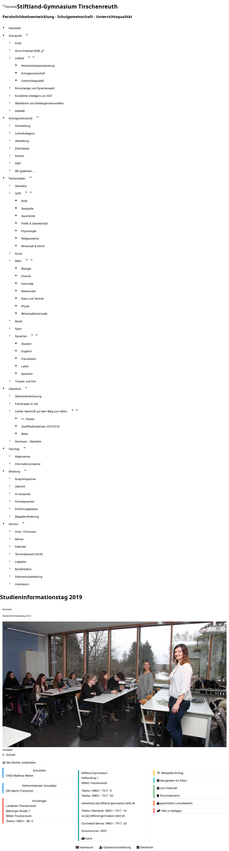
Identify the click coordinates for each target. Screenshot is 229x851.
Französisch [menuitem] (28, 359)
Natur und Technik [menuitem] (32, 298)
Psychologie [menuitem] (28, 231)
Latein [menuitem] (25, 366)
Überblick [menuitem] (21, 186)
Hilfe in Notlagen (171, 811)
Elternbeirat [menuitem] (22, 148)
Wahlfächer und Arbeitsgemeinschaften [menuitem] (39, 103)
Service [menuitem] (13, 524)
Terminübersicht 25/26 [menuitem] (29, 554)
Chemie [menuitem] (26, 276)
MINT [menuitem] (18, 261)
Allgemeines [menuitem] (22, 456)
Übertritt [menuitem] (20, 486)
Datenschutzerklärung (117, 847)
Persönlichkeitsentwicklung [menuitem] (38, 66)
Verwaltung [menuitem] (22, 141)
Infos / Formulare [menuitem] (25, 531)
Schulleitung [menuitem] (22, 126)
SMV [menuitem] (18, 163)
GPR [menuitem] (18, 193)
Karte (88, 838)
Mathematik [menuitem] (28, 291)
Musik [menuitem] (18, 321)
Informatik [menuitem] (27, 283)
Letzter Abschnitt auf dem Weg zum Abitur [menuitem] (41, 411)
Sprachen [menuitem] (21, 336)
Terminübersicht (169, 795)
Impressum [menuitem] (22, 584)
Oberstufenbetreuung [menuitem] (28, 396)
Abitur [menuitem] (25, 434)
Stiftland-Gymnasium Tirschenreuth (67, 6)
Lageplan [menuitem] (20, 561)
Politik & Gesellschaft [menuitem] (34, 223)
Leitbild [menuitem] (19, 58)
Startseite (7, 609)
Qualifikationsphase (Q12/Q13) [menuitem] (40, 426)
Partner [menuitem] (19, 156)
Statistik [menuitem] (20, 111)
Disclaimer (146, 847)
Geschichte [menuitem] (28, 216)
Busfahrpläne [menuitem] (23, 569)
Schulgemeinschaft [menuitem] (33, 73)
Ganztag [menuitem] (14, 449)
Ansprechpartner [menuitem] (25, 479)
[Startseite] (9, 6)
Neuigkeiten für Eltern (173, 780)
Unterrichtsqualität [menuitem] (32, 81)
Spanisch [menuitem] (27, 374)
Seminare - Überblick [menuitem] (28, 441)
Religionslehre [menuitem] (30, 238)
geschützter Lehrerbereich (176, 803)
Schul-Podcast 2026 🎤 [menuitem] (29, 51)
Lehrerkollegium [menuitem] (25, 133)
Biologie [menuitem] (26, 268)
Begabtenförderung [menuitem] (27, 516)
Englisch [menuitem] (26, 351)
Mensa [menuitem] (19, 539)
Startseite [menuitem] (15, 28)
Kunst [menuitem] (18, 253)
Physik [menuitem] (25, 306)
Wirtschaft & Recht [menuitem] (33, 246)
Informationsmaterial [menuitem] (27, 464)
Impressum (86, 847)
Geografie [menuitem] (27, 208)
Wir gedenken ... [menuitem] (25, 171)
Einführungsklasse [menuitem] (26, 509)
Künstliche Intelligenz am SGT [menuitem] (33, 96)
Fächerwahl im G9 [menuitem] (26, 404)
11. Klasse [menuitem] (27, 419)
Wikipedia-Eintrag (171, 773)
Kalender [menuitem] (20, 546)
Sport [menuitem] (18, 329)
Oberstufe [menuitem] (15, 389)
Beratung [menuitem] (14, 471)
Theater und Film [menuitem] (25, 381)
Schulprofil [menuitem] (15, 36)
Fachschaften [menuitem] (17, 178)
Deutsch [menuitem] (26, 344)
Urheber (7, 750)
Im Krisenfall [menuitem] (22, 494)
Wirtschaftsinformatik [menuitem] (34, 313)
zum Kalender (168, 788)
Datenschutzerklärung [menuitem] (28, 576)
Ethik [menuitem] (24, 201)
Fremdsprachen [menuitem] (24, 501)
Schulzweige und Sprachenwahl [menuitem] (35, 88)
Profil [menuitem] (18, 43)
